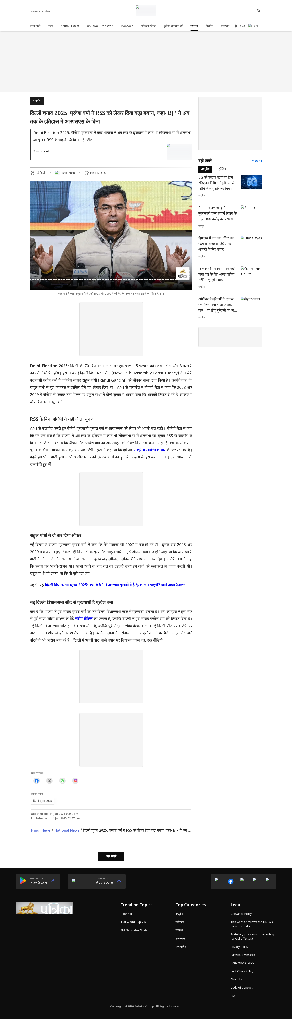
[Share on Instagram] (75, 780)
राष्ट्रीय (37, 101)
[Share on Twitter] (49, 780)
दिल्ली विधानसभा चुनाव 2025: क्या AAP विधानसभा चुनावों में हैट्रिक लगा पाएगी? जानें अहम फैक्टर (115, 585)
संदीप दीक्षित (83, 619)
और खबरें (111, 857)
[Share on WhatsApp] (62, 780)
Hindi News (41, 830)
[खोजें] (259, 11)
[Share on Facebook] (36, 780)
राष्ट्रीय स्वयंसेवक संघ (149, 450)
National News (66, 830)
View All (257, 161)
